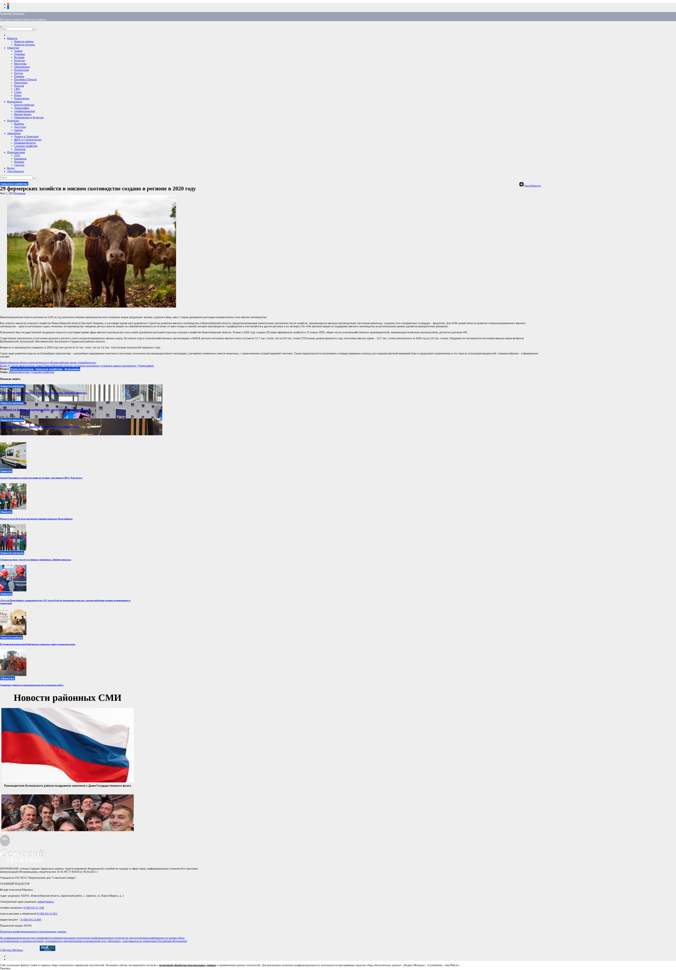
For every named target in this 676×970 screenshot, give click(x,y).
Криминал (20, 158)
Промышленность (25, 142)
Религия (19, 85)
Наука (17, 95)
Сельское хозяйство (25, 145)
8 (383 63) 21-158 (33, 907)
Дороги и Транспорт (26, 136)
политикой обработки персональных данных (187, 965)
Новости (12, 38)
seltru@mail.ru (45, 901)
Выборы (19, 123)
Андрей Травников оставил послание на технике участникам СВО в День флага (41, 477)
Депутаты (20, 126)
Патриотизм (21, 69)
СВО (17, 88)
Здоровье (19, 54)
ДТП (17, 155)
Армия (18, 50)
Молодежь (20, 63)
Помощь (19, 76)
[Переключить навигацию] (1, 26)
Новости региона (24, 44)
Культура (19, 60)
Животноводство (19, 372)
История (19, 57)
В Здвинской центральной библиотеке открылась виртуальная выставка (37, 644)
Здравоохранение (24, 111)
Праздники (20, 82)
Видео (11, 168)
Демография (21, 107)
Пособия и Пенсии (25, 79)
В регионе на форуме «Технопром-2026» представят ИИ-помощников (44, 409)
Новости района (24, 41)
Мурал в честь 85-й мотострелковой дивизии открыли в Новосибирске (36, 518)
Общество (13, 47)
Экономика (14, 133)
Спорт (18, 92)
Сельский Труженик (12, 13)
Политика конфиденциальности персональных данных (33, 931)
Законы (18, 130)
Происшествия (16, 152)
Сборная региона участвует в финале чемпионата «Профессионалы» (43, 392)
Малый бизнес (23, 114)
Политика (13, 120)
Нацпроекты (14, 101)
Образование (22, 66)
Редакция (19, 193)
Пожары (19, 161)
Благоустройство (24, 104)
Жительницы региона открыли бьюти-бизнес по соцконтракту (40, 426)
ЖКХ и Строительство (28, 139)
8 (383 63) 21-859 (31, 919)
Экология (20, 149)
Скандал (19, 164)
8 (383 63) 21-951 (47, 913)
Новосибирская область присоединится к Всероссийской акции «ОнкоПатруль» (48, 362)
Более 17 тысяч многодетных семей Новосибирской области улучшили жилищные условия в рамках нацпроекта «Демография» (77, 365)
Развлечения (21, 98)
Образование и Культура (28, 117)
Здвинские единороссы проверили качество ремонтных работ (31, 685)
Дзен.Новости (15, 171)
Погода (18, 73)
